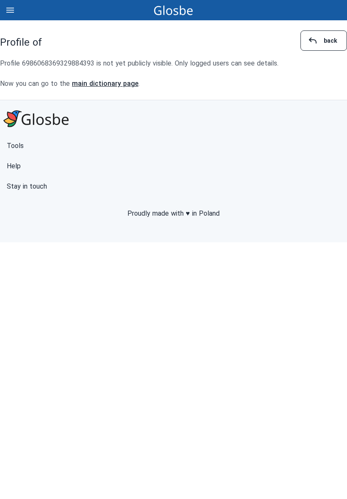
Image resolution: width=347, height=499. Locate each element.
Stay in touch (27, 186)
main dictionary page (105, 84)
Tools (15, 146)
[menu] (10, 10)
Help (14, 166)
